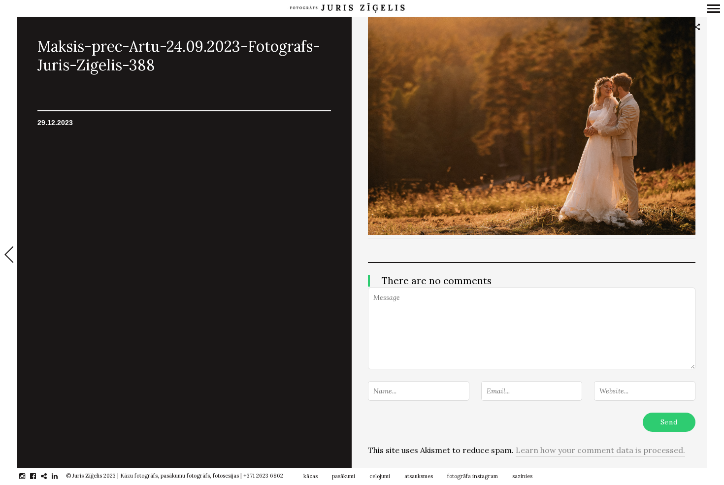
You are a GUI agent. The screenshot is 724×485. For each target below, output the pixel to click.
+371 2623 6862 (263, 475)
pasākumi (343, 476)
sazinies (522, 476)
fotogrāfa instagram (472, 476)
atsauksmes (418, 476)
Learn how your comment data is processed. (600, 450)
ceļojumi (379, 476)
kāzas (310, 476)
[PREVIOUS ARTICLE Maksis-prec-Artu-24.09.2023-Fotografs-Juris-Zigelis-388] (8, 255)
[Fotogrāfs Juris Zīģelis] (347, 8)
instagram (27, 476)
